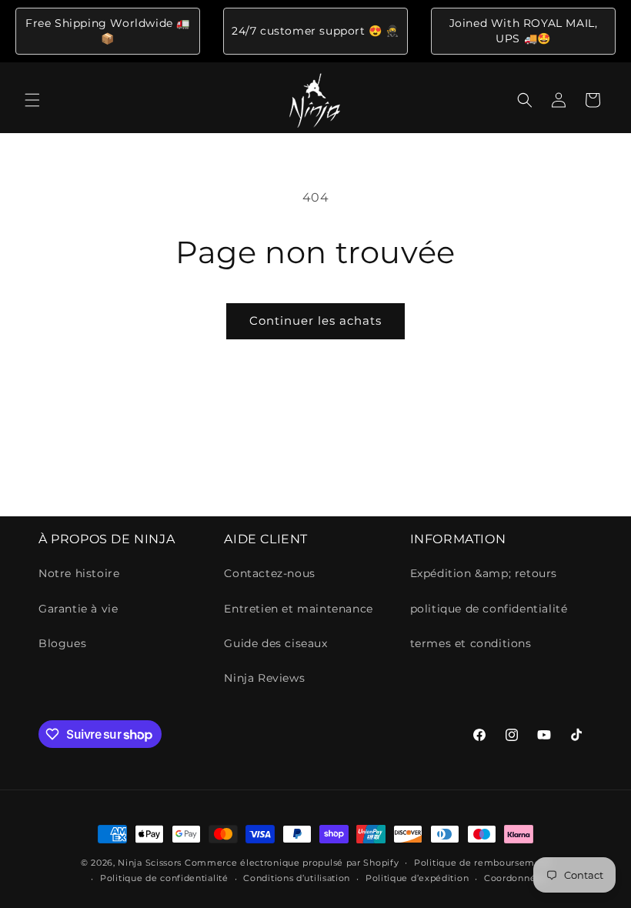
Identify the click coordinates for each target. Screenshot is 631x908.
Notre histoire (78, 573)
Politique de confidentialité (164, 878)
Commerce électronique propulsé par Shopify (292, 862)
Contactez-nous (269, 573)
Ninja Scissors (150, 862)
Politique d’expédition (417, 878)
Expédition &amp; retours (483, 573)
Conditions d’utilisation (296, 878)
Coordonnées (515, 878)
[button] (32, 100)
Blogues (62, 643)
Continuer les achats (315, 320)
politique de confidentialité (489, 609)
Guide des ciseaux (275, 643)
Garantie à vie (78, 609)
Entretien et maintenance (298, 609)
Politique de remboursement (482, 862)
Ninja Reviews (264, 678)
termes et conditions (471, 643)
